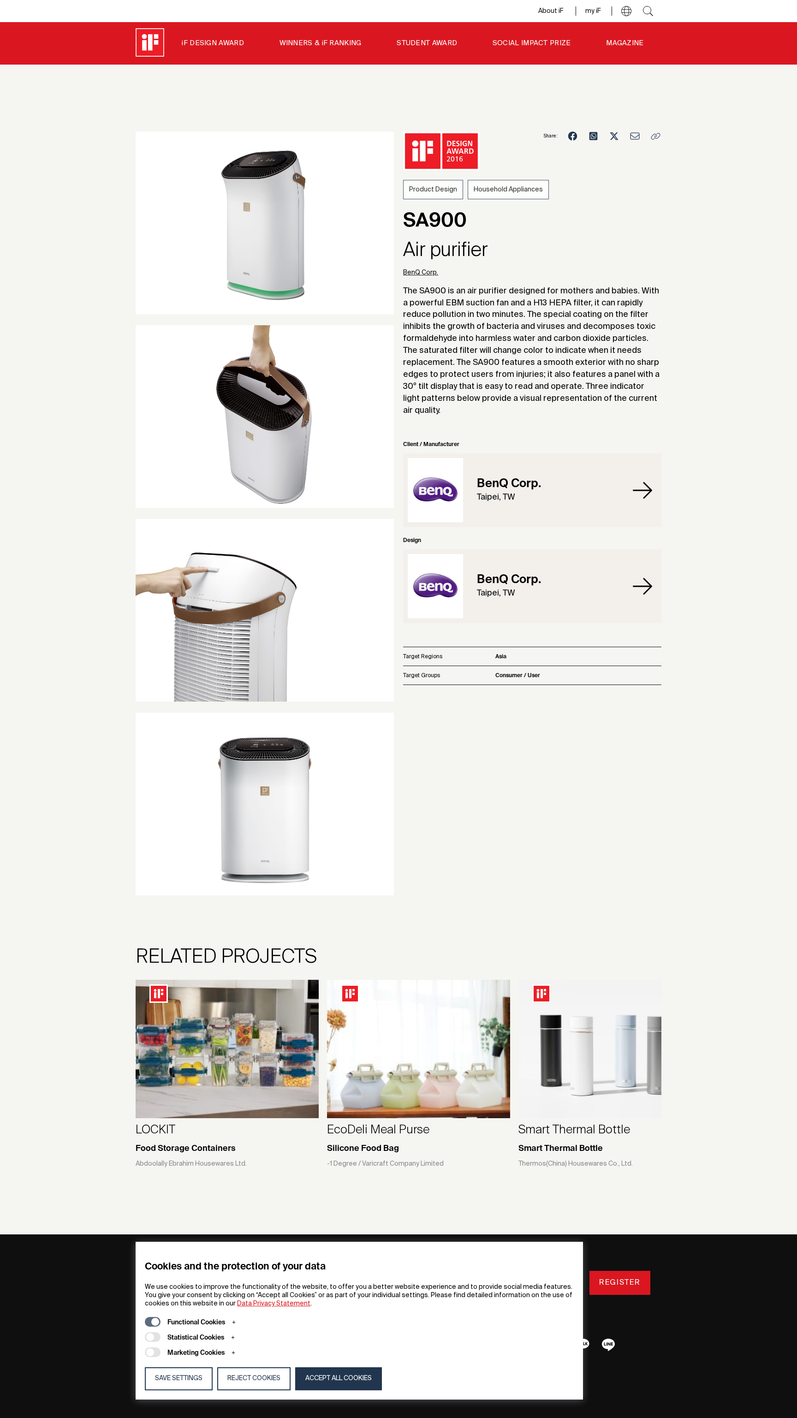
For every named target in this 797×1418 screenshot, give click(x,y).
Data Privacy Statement (273, 1303)
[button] (626, 11)
